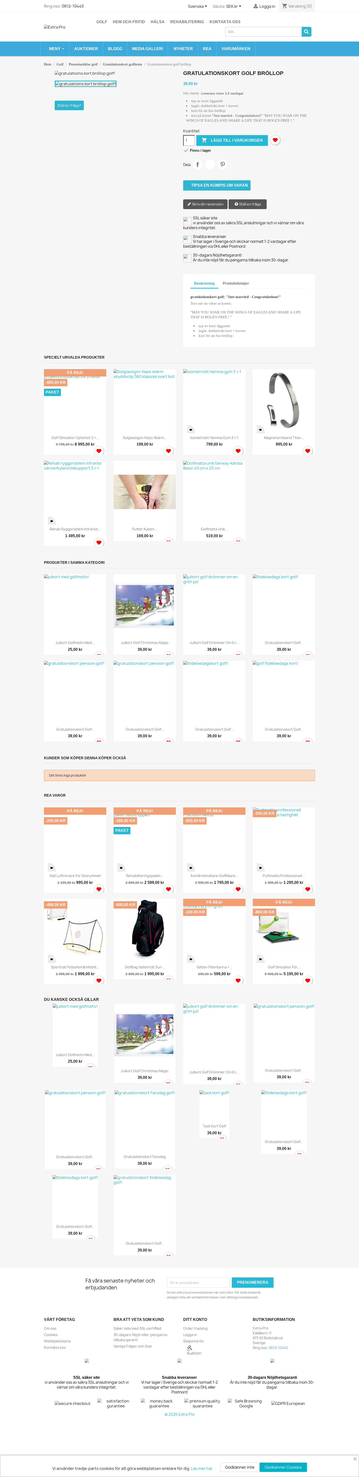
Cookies (51, 1334)
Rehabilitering (187, 22)
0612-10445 (73, 6)
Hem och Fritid (129, 22)
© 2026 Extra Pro (179, 1414)
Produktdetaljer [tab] (236, 283)
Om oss (50, 1328)
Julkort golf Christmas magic (145, 642)
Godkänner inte (239, 1467)
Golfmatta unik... (214, 529)
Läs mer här (202, 1468)
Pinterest (222, 164)
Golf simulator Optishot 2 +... (75, 437)
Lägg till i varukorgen (232, 140)
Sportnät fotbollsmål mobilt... (75, 967)
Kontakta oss (225, 22)
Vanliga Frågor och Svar (133, 1346)
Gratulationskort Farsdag (145, 1156)
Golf (101, 22)
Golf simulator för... (284, 967)
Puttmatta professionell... (284, 875)
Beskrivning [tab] (204, 283)
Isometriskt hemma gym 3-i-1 (214, 437)
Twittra (210, 164)
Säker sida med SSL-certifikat (138, 1328)
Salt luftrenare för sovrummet (75, 875)
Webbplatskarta (57, 1341)
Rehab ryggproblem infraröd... (75, 529)
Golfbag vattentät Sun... (145, 967)
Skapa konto (193, 1341)
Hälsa (158, 22)
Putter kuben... (144, 529)
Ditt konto (195, 1319)
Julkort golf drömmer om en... (214, 642)
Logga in (190, 1334)
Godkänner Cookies (283, 1467)
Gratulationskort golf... (284, 642)
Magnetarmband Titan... (284, 437)
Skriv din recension (207, 204)
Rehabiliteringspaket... (145, 875)
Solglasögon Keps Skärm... (145, 437)
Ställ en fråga (249, 204)
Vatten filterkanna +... (214, 967)
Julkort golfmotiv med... (75, 642)
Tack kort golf (214, 1126)
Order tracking (195, 1328)
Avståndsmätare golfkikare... (214, 875)
